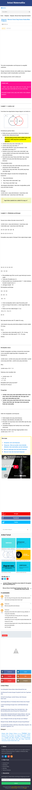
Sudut (22, 739)
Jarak (16, 736)
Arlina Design (14, 788)
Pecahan (17, 737)
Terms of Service (7, 770)
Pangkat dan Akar (9, 737)
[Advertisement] (16, 46)
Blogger (25, 788)
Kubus (18, 736)
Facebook (16, 518)
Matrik (3, 737)
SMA (20, 739)
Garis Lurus (23, 735)
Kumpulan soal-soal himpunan (12, 442)
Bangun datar (5, 733)
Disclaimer (5, 764)
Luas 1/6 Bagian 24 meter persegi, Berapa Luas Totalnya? (14, 718)
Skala (17, 739)
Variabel (8, 740)
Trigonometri (27, 739)
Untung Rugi (4, 740)
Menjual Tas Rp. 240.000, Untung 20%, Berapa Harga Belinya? (15, 721)
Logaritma (28, 736)
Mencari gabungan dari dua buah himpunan (15, 449)
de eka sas (5, 576)
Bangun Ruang (13, 733)
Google (16, 514)
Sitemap (5, 768)
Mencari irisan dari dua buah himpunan (14, 452)
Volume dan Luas (15, 740)
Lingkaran (23, 736)
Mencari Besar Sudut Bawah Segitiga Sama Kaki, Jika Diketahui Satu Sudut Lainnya (16, 588)
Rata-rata (13, 739)
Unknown (7, 596)
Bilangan (19, 733)
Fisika (15, 734)
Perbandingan (27, 737)
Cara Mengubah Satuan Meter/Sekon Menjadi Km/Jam (13, 689)
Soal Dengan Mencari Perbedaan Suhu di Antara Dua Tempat (15, 701)
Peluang (21, 737)
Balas (2, 598)
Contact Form (6, 763)
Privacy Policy (6, 766)
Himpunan (7, 15)
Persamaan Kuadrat (6, 739)
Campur (24, 733)
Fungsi (18, 734)
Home (2, 15)
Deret (29, 733)
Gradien (28, 735)
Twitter (16, 522)
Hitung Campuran (10, 736)
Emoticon (5, 635)
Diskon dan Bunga (9, 734)
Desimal (3, 734)
